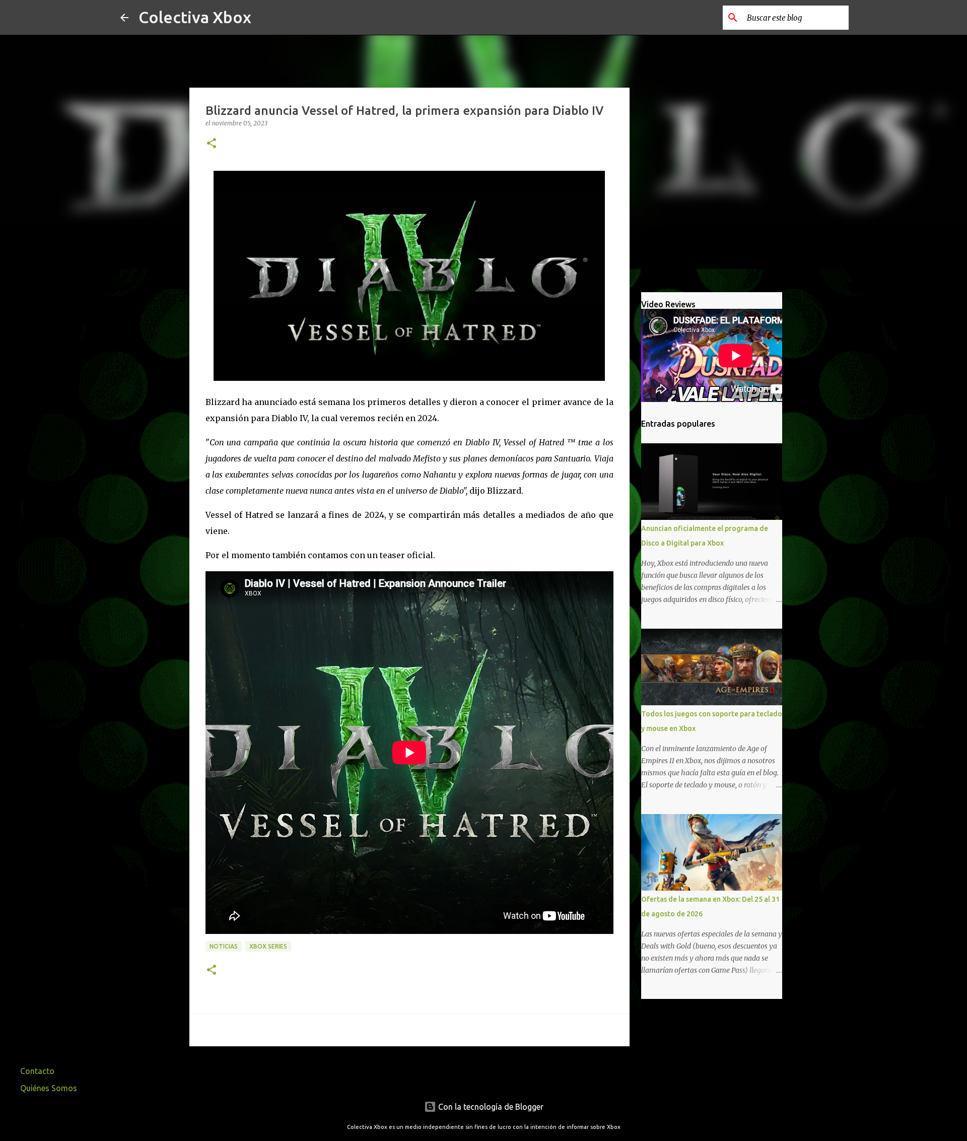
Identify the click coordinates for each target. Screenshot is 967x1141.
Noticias (224, 946)
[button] (211, 144)
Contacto (37, 1071)
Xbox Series (268, 946)
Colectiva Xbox (195, 17)
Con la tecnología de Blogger (489, 1106)
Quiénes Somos (48, 1088)
